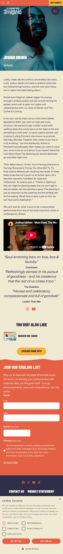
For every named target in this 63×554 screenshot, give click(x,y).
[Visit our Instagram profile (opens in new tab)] (28, 482)
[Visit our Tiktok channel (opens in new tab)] (39, 482)
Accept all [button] (16, 541)
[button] (31, 549)
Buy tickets (56, 3)
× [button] (60, 499)
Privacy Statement (41, 492)
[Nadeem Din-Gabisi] (10, 336)
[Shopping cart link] (7, 2)
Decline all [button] (46, 541)
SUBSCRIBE (11, 462)
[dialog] (31, 525)
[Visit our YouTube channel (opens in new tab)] (34, 482)
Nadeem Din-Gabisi (27, 336)
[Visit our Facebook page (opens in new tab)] (23, 482)
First (5, 400)
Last (5, 412)
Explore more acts (32, 351)
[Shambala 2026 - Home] (13, 11)
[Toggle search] (3, 2)
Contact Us (16, 492)
